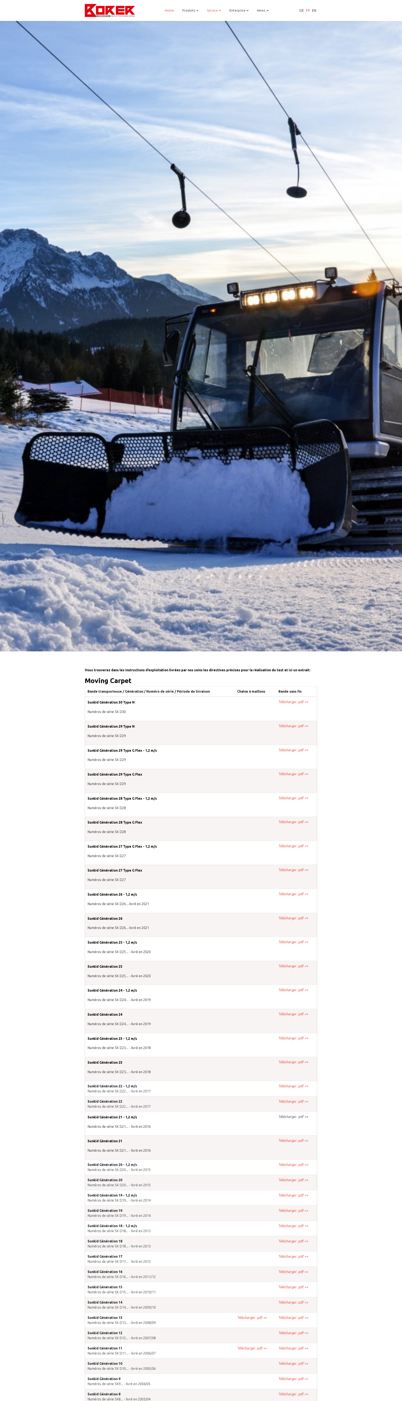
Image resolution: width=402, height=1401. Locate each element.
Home (169, 10)
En (314, 10)
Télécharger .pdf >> (293, 702)
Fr (308, 10)
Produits (189, 10)
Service (212, 10)
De (301, 10)
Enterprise (237, 10)
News (261, 10)
